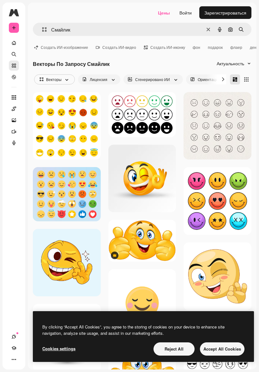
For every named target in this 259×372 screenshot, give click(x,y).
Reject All (174, 349)
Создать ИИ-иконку (167, 47)
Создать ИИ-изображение (64, 47)
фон (196, 47)
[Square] (246, 79)
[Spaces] (14, 109)
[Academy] (14, 348)
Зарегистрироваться (225, 12)
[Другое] (14, 359)
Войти (185, 12)
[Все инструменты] (14, 97)
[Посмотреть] (14, 77)
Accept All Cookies (222, 349)
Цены (164, 12)
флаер (236, 47)
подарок (215, 47)
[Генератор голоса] (14, 143)
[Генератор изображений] (14, 120)
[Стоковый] (14, 66)
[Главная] (14, 43)
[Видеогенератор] (14, 131)
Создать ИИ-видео (119, 47)
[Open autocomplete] (42, 29)
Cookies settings (58, 349)
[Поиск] (14, 54)
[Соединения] (14, 337)
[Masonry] (235, 79)
